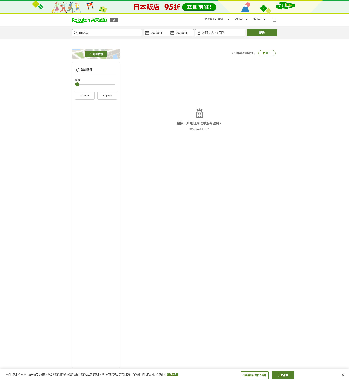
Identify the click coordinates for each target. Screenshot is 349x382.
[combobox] (107, 32)
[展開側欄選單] (274, 20)
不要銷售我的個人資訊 (254, 375)
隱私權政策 (172, 374)
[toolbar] (169, 32)
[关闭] (343, 375)
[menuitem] (218, 19)
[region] (174, 375)
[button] (89, 20)
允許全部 (283, 375)
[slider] (77, 84)
